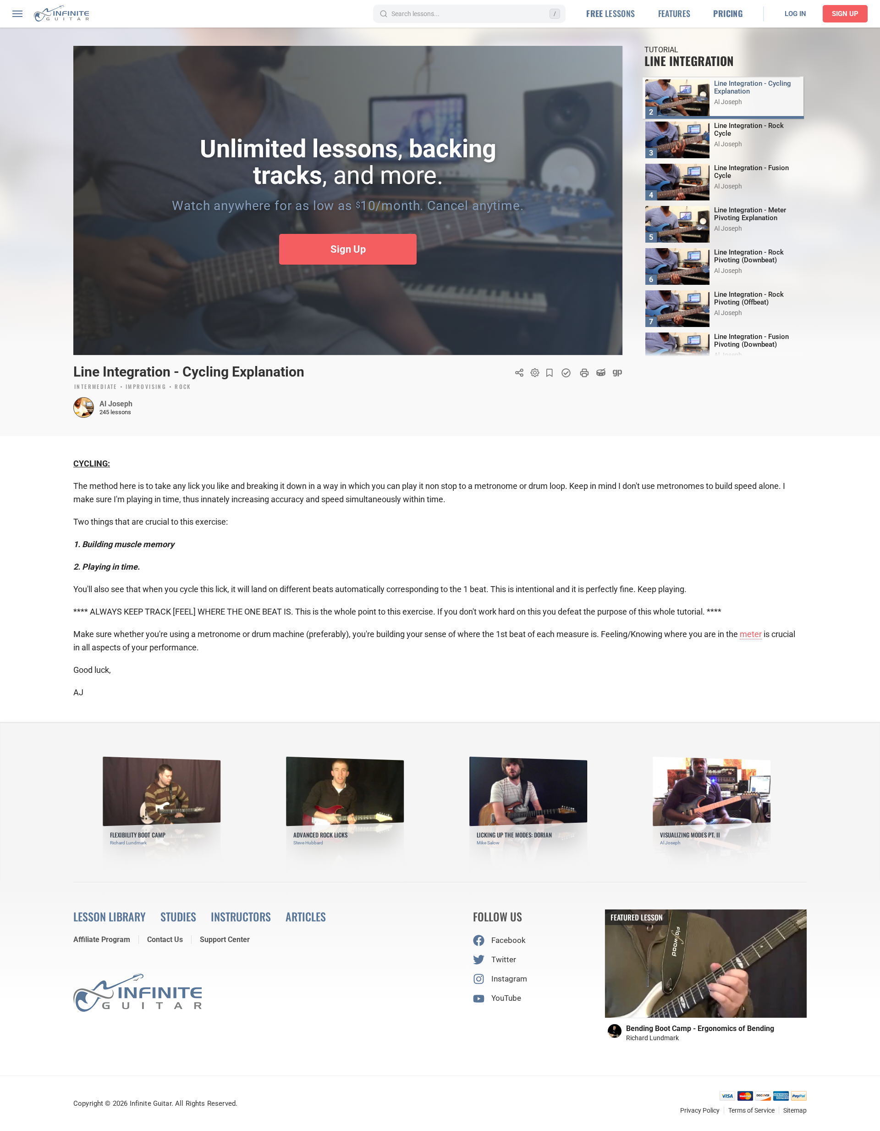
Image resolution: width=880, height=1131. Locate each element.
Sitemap (795, 1110)
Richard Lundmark (652, 1038)
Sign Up (845, 14)
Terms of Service (751, 1110)
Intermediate (95, 387)
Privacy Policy (700, 1110)
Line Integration (689, 61)
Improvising (146, 387)
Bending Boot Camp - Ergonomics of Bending (700, 1028)
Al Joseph (115, 403)
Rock (183, 387)
